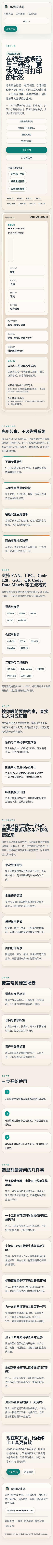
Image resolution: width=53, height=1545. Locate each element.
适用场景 (20, 13)
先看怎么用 (26, 157)
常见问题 (32, 13)
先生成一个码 (17, 174)
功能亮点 (8, 13)
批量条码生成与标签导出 (20, 767)
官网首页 (9, 1520)
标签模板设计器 (15, 792)
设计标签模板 (17, 188)
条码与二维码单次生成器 (20, 742)
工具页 (19, 1520)
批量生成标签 (17, 181)
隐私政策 (39, 1520)
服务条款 (9, 1526)
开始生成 (10, 28)
